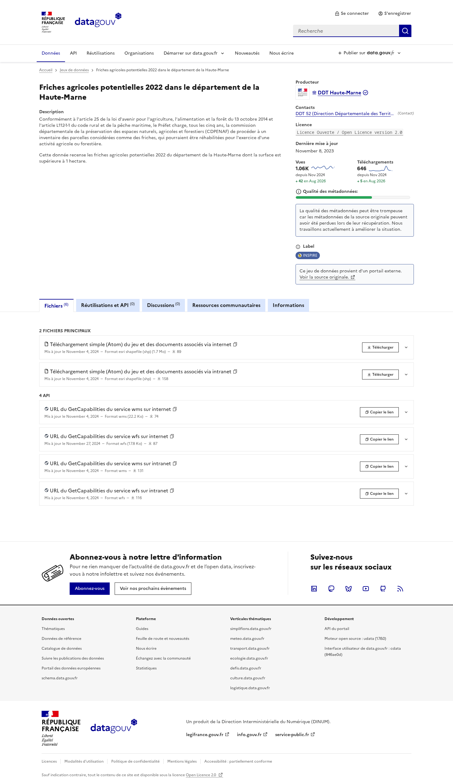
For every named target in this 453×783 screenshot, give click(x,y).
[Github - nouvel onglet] (383, 588)
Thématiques (53, 629)
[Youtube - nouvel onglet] (366, 588)
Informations (288, 305)
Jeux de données (74, 70)
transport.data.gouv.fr (250, 648)
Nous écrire (281, 53)
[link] (351, 13)
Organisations (139, 53)
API (73, 53)
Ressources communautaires (226, 305)
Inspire (310, 255)
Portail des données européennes (71, 668)
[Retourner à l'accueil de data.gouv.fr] (98, 21)
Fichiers (56, 305)
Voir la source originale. (324, 277)
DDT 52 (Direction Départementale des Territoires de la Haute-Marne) (345, 114)
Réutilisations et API (108, 305)
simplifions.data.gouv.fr (250, 629)
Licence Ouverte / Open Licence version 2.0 (349, 132)
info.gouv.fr (249, 734)
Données (51, 53)
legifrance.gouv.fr (204, 734)
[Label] (298, 247)
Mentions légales (182, 761)
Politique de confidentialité (135, 761)
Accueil (45, 70)
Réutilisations (101, 53)
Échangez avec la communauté (163, 658)
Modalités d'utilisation (84, 761)
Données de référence (61, 638)
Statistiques (146, 668)
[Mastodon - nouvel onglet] (331, 588)
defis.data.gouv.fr (245, 668)
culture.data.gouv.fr (247, 678)
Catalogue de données (62, 648)
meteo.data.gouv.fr (247, 638)
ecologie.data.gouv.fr (249, 658)
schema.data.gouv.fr (60, 678)
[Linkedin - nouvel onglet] (314, 588)
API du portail (336, 629)
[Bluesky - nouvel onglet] (348, 588)
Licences (49, 761)
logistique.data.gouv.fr (250, 688)
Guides (142, 629)
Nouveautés (247, 53)
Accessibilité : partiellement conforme (238, 761)
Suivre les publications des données (73, 658)
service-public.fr (292, 734)
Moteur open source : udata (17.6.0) (355, 638)
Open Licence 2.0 (201, 775)
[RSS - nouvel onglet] (400, 588)
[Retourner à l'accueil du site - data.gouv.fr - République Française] (114, 728)
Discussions (163, 305)
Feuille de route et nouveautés (162, 638)
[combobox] (352, 31)
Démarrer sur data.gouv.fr (191, 53)
